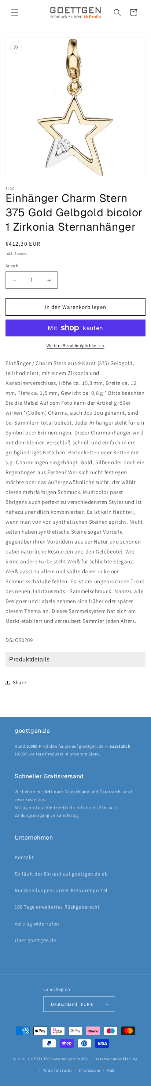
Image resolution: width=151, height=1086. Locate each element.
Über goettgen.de (35, 940)
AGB (111, 1070)
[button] (15, 12)
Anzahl (12, 266)
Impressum (89, 1070)
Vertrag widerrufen (37, 923)
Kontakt (24, 857)
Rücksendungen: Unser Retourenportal (61, 890)
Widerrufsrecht (57, 1070)
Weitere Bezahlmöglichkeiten (75, 345)
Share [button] (19, 682)
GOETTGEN (38, 1058)
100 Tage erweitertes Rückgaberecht (57, 906)
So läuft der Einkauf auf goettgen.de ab (61, 873)
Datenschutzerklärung (116, 1058)
